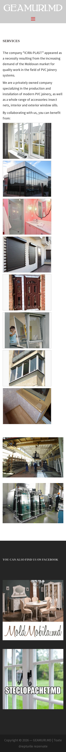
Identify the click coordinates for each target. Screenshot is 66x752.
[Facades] (27, 179)
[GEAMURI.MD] (33, 7)
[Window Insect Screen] (27, 330)
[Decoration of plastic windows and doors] (27, 292)
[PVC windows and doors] (27, 141)
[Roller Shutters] (27, 254)
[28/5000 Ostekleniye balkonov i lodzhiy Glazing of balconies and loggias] (27, 368)
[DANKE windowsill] (27, 406)
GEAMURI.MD (42, 740)
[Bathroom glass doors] (27, 217)
